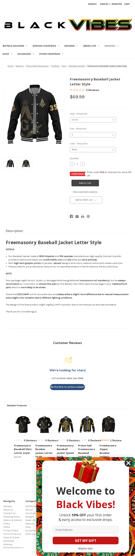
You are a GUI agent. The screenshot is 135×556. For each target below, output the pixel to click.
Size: (78, 128)
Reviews (7, 506)
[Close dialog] (128, 463)
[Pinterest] (88, 216)
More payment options (85, 191)
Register (117, 4)
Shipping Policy (11, 516)
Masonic (110, 45)
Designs (69, 45)
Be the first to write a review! (67, 386)
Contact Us (9, 513)
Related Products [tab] (17, 405)
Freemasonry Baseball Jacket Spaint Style (65, 451)
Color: (78, 143)
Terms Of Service (12, 534)
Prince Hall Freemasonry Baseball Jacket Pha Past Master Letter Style (86, 455)
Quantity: (74, 158)
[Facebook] (71, 216)
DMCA (6, 527)
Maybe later (85, 548)
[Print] (82, 216)
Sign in (104, 4)
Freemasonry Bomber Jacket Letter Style (44, 451)
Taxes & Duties (11, 537)
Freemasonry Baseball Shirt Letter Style (23, 449)
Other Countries (49, 53)
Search (92, 4)
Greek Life (89, 45)
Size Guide (8, 541)
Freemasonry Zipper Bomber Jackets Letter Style (108, 453)
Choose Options (23, 424)
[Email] (77, 216)
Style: (78, 113)
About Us (8, 509)
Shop (6, 53)
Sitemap (7, 544)
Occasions (24, 53)
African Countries (44, 45)
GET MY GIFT (85, 540)
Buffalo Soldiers (13, 45)
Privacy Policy (10, 530)
